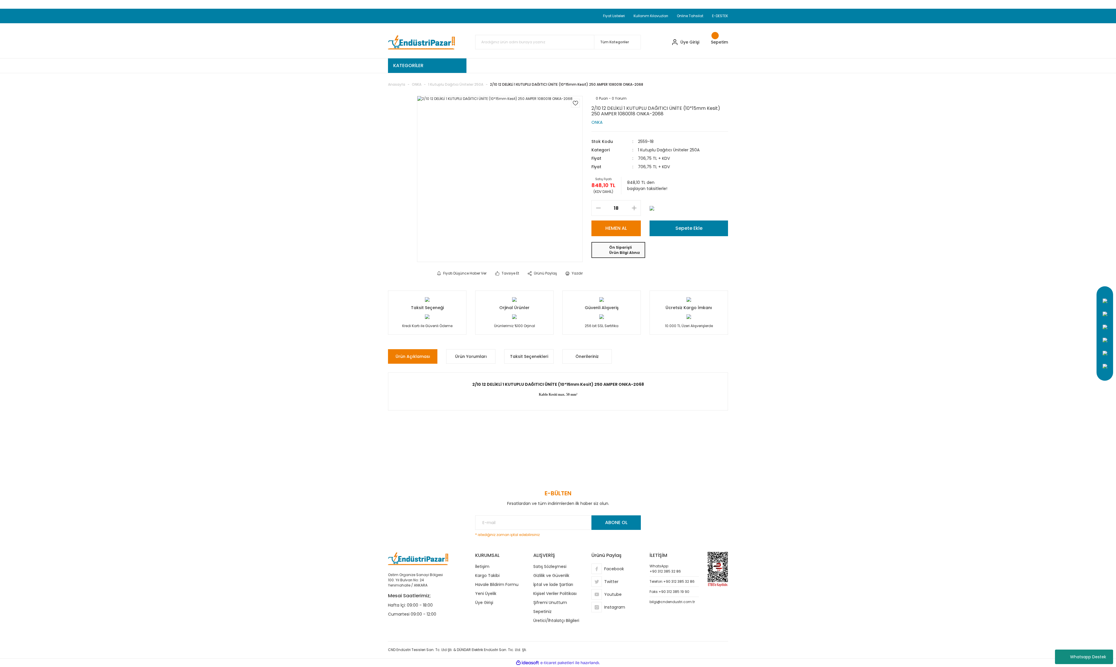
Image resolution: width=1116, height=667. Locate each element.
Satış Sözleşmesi (549, 566)
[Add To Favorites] (575, 103)
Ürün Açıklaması (413, 356)
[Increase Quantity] (634, 208)
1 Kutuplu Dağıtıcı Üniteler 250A (669, 150)
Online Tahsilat (690, 15)
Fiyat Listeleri (614, 15)
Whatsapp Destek (1088, 657)
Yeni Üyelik (485, 593)
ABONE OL (616, 522)
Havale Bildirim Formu (496, 584)
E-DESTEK (720, 15)
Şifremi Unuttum (550, 602)
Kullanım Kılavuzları (651, 15)
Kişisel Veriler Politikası (555, 593)
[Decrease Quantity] (598, 208)
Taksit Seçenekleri (529, 356)
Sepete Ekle (688, 228)
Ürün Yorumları (471, 356)
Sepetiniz (542, 611)
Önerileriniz (587, 356)
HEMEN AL (616, 228)
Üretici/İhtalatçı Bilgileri (556, 620)
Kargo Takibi (487, 575)
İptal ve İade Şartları (553, 584)
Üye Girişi (484, 602)
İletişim (482, 566)
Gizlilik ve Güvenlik (551, 575)
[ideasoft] (527, 663)
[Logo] (421, 42)
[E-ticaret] (557, 663)
